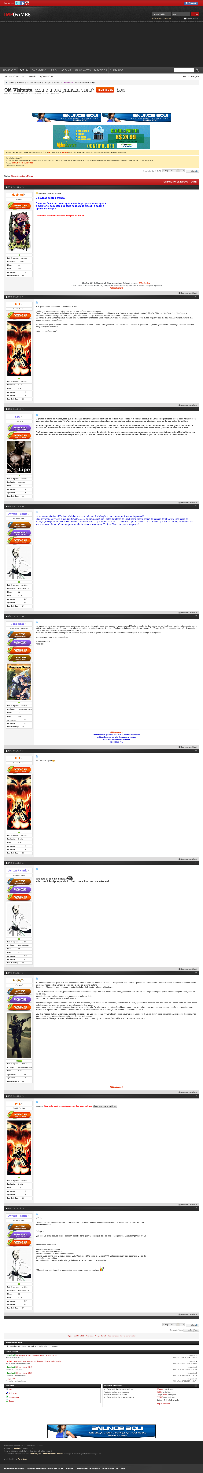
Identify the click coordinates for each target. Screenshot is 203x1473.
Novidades (9, 70)
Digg (10, 1389)
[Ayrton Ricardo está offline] (19, 563)
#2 (196, 296)
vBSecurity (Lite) (34, 1454)
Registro (168, 18)
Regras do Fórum (163, 1404)
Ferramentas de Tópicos (175, 182)
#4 (196, 506)
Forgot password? (158, 18)
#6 (196, 750)
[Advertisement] (101, 45)
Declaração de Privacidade (88, 1469)
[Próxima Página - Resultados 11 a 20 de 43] (188, 171)
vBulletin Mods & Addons (53, 1454)
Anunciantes (83, 70)
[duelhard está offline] (19, 232)
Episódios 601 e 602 (76, 1336)
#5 (196, 616)
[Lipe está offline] (19, 457)
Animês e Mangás (34, 83)
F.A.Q (54, 70)
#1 (196, 187)
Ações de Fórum (46, 76)
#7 (196, 862)
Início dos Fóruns (12, 76)
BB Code (160, 1389)
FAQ (23, 76)
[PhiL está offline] (19, 348)
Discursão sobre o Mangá (22, 176)
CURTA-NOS (116, 70)
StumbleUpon (14, 1397)
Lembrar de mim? (192, 19)
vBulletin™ (18, 1448)
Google (11, 1401)
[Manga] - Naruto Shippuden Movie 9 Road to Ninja (36, 1355)
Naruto (56, 83)
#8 (196, 972)
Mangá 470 (10, 1379)
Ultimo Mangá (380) (24, 1373)
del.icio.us (12, 1393)
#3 (196, 408)
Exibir (194, 182)
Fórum (11, 83)
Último (193, 171)
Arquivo (69, 1469)
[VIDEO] (160, 1397)
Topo (196, 1330)
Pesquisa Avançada (191, 76)
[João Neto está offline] (19, 682)
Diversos (20, 83)
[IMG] (165, 1395)
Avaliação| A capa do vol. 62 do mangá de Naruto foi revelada (110, 1336)
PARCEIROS (100, 70)
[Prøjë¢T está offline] (19, 1036)
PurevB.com (22, 1459)
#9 (196, 1096)
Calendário (32, 76)
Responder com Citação (189, 293)
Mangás (47, 83)
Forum (24, 70)
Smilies (159, 1392)
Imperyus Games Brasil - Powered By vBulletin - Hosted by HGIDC (34, 1469)
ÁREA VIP (66, 70)
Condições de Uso (110, 1469)
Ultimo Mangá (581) (24, 1367)
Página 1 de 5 (170, 171)
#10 (196, 1208)
